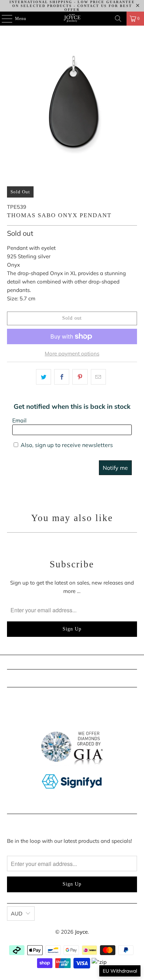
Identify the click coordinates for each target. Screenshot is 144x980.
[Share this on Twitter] (43, 377)
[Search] (118, 19)
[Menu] (3, 19)
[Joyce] (72, 19)
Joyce (81, 931)
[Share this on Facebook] (61, 377)
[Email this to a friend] (98, 377)
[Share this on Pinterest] (79, 377)
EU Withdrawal (120, 971)
